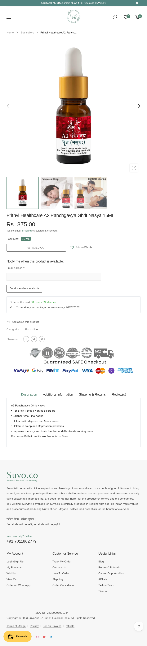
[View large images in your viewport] (134, 168)
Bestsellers (31, 329)
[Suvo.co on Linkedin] (50, 637)
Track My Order (61, 561)
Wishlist (11, 573)
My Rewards (14, 567)
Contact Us (59, 567)
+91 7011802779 (22, 541)
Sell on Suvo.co (52, 625)
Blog (101, 561)
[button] (138, 106)
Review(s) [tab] (119, 394)
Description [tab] (29, 394)
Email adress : (16, 268)
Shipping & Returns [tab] (92, 394)
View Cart (12, 579)
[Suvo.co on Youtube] (44, 637)
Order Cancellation (63, 585)
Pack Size (13, 238)
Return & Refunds (109, 567)
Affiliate (102, 579)
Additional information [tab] (58, 394)
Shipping (27, 230)
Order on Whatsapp (18, 585)
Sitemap (103, 591)
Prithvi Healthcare (35, 436)
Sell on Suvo (106, 585)
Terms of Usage (16, 625)
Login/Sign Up (15, 561)
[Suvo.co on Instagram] (37, 637)
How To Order (60, 573)
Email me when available (24, 288)
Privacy (34, 625)
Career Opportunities (111, 573)
